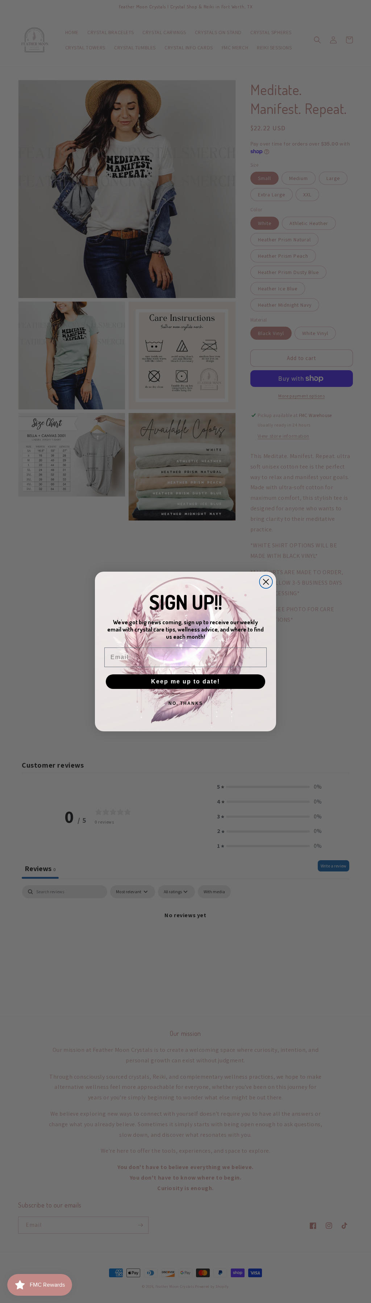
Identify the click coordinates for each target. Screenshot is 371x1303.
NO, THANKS (185, 703)
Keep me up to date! (185, 681)
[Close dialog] (265, 581)
